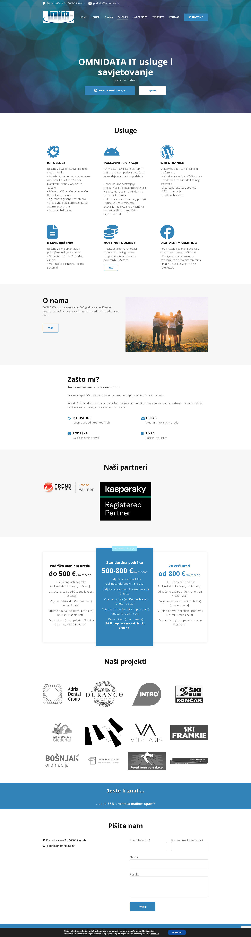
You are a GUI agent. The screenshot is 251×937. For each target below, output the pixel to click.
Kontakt (174, 17)
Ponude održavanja (111, 90)
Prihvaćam (177, 932)
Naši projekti (140, 17)
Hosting (197, 17)
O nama (108, 17)
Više (111, 267)
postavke (155, 933)
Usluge (95, 17)
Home (83, 17)
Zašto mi (123, 17)
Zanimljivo (158, 17)
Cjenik (153, 90)
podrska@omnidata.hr (106, 3)
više (50, 328)
